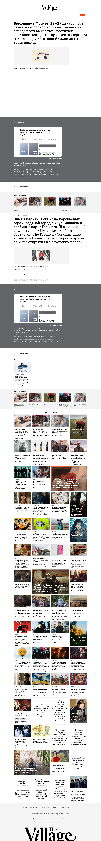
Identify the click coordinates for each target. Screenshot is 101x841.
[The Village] (50, 8)
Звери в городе (54, 531)
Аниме (72, 531)
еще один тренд (74, 634)
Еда (56, 14)
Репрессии (16, 634)
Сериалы (16, 453)
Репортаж (35, 660)
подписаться (47, 145)
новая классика (17, 479)
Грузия (34, 608)
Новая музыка (73, 505)
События (53, 763)
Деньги (16, 660)
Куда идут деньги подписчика (55, 158)
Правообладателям (45, 807)
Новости (41, 704)
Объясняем (73, 427)
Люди (41, 14)
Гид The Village (36, 479)
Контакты (54, 807)
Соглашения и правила (64, 807)
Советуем (53, 505)
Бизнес (46, 14)
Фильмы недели (36, 505)
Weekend (17, 19)
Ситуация (35, 531)
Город (38, 14)
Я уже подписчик (20, 122)
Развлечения (51, 14)
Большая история (56, 477)
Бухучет (34, 453)
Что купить (54, 453)
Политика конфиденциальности (30, 807)
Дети (63, 14)
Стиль (59, 14)
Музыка (16, 531)
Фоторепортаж (37, 583)
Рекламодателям (27, 808)
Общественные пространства (20, 374)
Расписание (35, 634)
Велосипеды (54, 608)
